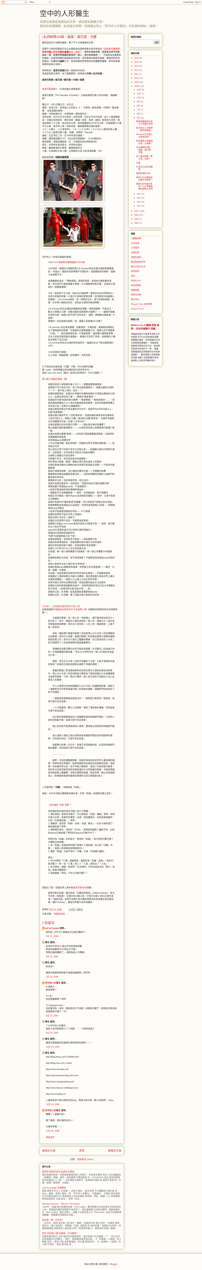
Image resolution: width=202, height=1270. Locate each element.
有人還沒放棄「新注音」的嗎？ (144, 157)
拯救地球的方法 (143, 173)
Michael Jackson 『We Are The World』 (61, 1203)
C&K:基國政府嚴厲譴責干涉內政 (69, 262)
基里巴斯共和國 (81, 887)
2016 (136, 62)
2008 (136, 86)
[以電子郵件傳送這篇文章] (70, 909)
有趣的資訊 (59, 914)
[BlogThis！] (73, 909)
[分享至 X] (75, 909)
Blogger (113, 1264)
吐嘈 (138, 163)
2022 (136, 58)
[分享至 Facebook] (78, 909)
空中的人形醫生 (64, 13)
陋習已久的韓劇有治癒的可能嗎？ (144, 178)
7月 (138, 109)
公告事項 (135, 243)
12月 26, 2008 (52, 1131)
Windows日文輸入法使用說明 (144, 135)
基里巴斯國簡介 (50, 89)
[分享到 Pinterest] (81, 909)
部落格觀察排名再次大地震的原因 (144, 122)
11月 (139, 93)
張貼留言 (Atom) (85, 1159)
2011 (136, 74)
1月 (138, 206)
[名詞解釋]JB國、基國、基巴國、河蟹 (144, 149)
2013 (136, 70)
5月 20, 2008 (52, 976)
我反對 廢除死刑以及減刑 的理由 (58, 1171)
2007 (136, 211)
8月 (138, 106)
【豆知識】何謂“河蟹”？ (60, 805)
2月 (138, 202)
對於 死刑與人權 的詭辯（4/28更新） (60, 1233)
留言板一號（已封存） (53, 1220)
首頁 (81, 1150)
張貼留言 (50, 1137)
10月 (139, 97)
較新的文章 (48, 1150)
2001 (136, 223)
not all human (52, 928)
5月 (138, 118)
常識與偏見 (136, 285)
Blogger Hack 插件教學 (141, 304)
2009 (136, 82)
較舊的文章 (114, 1150)
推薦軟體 (135, 290)
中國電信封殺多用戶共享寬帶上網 (70, 609)
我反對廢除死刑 (138, 262)
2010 (136, 78)
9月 (138, 102)
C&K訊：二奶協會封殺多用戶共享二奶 (61, 606)
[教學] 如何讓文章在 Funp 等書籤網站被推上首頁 (144, 186)
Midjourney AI (137, 309)
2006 (136, 215)
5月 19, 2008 (52, 936)
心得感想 (135, 247)
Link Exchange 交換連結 (54, 1187)
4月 (138, 194)
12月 (139, 89)
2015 (136, 66)
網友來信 (135, 299)
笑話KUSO (136, 280)
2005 (136, 219)
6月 (138, 113)
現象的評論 (136, 294)
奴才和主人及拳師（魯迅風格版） (144, 129)
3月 (138, 198)
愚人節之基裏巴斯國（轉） (55, 379)
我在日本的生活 (138, 266)
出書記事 (135, 252)
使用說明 (135, 271)
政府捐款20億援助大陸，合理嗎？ (144, 142)
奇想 (133, 276)
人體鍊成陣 (136, 238)
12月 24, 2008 (52, 1047)
